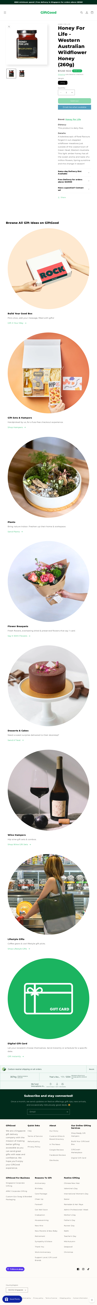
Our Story (53, 1131)
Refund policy (34, 1141)
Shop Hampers (15, 427)
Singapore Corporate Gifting (15, 1184)
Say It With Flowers (17, 636)
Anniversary (40, 1183)
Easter (67, 1199)
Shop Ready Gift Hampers (78, 1134)
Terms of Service (35, 1136)
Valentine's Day (71, 1188)
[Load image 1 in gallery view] (11, 73)
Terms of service (51, 1298)
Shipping (61, 74)
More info (91, 1069)
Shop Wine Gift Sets (18, 844)
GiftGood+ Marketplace (76, 1151)
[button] (5, 12)
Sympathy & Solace (43, 1241)
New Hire (39, 1226)
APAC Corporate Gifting (16, 1191)
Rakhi (66, 1231)
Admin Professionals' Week (76, 1210)
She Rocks (54, 1160)
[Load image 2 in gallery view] (22, 73)
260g (63, 83)
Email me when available (74, 107)
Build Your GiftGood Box (80, 1142)
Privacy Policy (34, 1147)
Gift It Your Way (15, 323)
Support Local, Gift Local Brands (46, 1258)
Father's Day (69, 1220)
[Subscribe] (67, 1112)
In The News (54, 1144)
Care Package (41, 1194)
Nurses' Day (69, 1226)
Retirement (40, 1236)
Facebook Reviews (57, 1155)
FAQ (30, 1131)
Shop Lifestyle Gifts (17, 949)
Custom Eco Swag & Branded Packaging (19, 1198)
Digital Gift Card (78, 1158)
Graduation (40, 1215)
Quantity (61, 88)
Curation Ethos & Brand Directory (56, 1137)
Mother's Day (70, 1215)
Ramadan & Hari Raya (73, 1204)
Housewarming (41, 1220)
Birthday (39, 1188)
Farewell (38, 1204)
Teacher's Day (70, 1236)
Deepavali (68, 1247)
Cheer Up (39, 1199)
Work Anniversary (43, 1252)
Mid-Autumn (69, 1241)
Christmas (68, 1252)
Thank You (39, 1247)
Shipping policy (65, 1298)
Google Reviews (56, 1150)
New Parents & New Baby (46, 1231)
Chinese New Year (72, 1183)
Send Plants (14, 532)
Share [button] (63, 197)
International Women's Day (76, 1194)
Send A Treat (14, 740)
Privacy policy (38, 1298)
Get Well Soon (41, 1210)
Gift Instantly (14, 1056)
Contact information (80, 1298)
